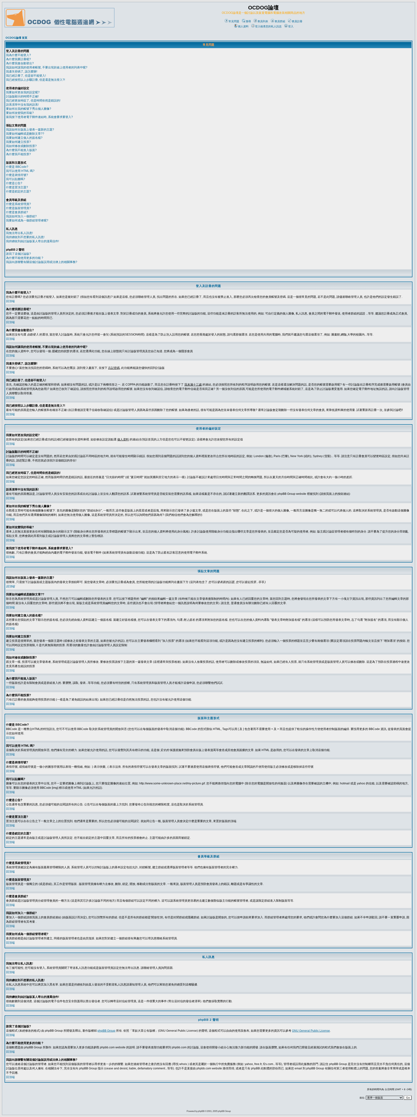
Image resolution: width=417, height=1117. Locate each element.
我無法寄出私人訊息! (19, 233)
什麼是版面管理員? (18, 208)
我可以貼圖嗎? (15, 179)
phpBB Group (106, 1030)
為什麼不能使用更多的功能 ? (24, 258)
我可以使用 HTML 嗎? (20, 171)
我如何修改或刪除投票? (21, 146)
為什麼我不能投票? (18, 154)
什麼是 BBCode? (17, 166)
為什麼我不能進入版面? (21, 150)
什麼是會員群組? (17, 212)
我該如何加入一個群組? (21, 216)
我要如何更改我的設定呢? (23, 92)
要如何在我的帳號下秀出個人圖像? (28, 108)
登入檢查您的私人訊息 (268, 26)
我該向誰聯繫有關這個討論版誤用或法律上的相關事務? (41, 262)
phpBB (201, 1111)
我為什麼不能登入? (18, 55)
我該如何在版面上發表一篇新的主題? (30, 129)
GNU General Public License (311, 1030)
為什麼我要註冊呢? (18, 59)
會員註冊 (297, 21)
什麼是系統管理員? (18, 204)
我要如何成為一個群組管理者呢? (27, 220)
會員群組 (280, 21)
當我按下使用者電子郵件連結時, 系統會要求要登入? (39, 117)
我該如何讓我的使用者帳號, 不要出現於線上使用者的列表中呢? (46, 67)
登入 (290, 26)
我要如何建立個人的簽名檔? (24, 137)
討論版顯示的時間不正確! (22, 96)
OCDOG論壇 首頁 (16, 37)
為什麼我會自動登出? (20, 63)
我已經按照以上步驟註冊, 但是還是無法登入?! (35, 79)
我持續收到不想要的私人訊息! (25, 237)
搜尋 (248, 21)
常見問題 (234, 21)
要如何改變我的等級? (20, 113)
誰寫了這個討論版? (18, 254)
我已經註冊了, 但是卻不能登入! (26, 75)
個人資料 (243, 26)
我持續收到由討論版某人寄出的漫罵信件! (32, 241)
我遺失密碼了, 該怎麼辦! (21, 71)
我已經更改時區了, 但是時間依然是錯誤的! (33, 100)
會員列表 (262, 21)
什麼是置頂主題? (17, 187)
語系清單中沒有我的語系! (22, 104)
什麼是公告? (14, 183)
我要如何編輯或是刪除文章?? (25, 133)
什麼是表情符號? (17, 175)
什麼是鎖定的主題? (18, 191)
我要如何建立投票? (18, 142)
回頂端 (10, 301)
